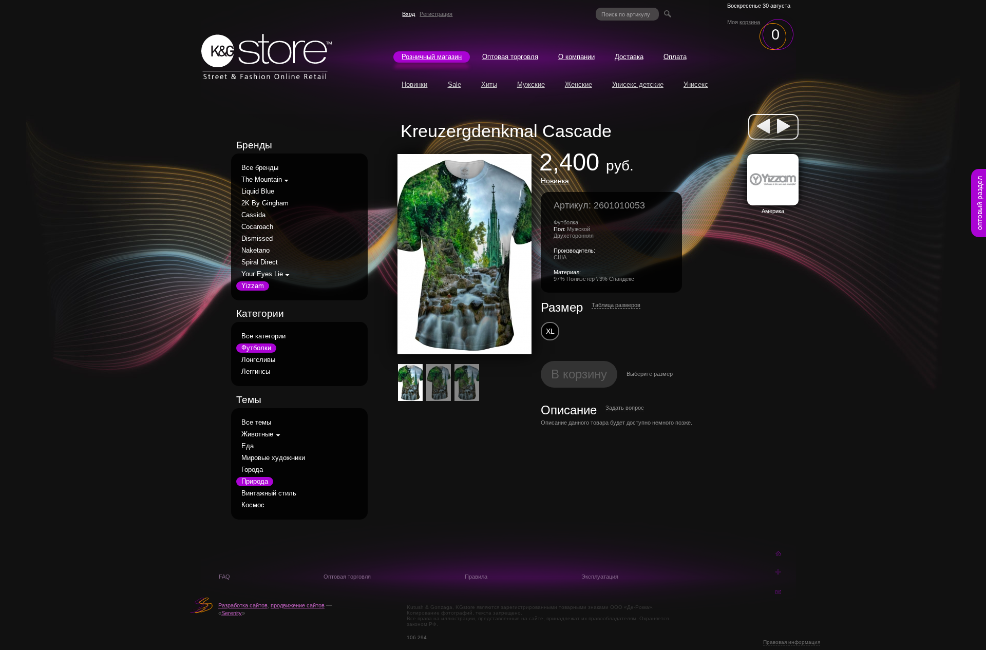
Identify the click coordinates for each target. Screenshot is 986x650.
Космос (252, 505)
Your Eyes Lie (262, 274)
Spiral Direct (259, 262)
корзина (750, 22)
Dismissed (257, 238)
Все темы (256, 422)
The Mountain (261, 179)
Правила (476, 576)
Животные (257, 434)
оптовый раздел (979, 203)
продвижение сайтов (298, 605)
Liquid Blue (257, 191)
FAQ (224, 576)
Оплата (675, 57)
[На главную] (266, 76)
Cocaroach (257, 227)
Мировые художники (273, 458)
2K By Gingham (265, 203)
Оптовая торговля (510, 57)
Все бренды (259, 167)
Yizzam (252, 286)
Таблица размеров (616, 305)
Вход (408, 14)
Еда (247, 446)
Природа (254, 481)
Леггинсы (255, 371)
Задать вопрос (624, 408)
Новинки (414, 84)
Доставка (629, 57)
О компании (576, 57)
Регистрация (436, 14)
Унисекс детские (637, 84)
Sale (454, 84)
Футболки (256, 348)
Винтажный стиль (268, 493)
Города (252, 469)
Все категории (263, 336)
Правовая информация (791, 642)
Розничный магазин (432, 57)
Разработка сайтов (243, 605)
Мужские (531, 84)
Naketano (255, 250)
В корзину (579, 374)
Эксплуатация (599, 576)
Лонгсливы (258, 360)
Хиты (489, 84)
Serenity (231, 613)
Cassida (253, 215)
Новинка (555, 181)
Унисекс (696, 84)
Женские (578, 84)
